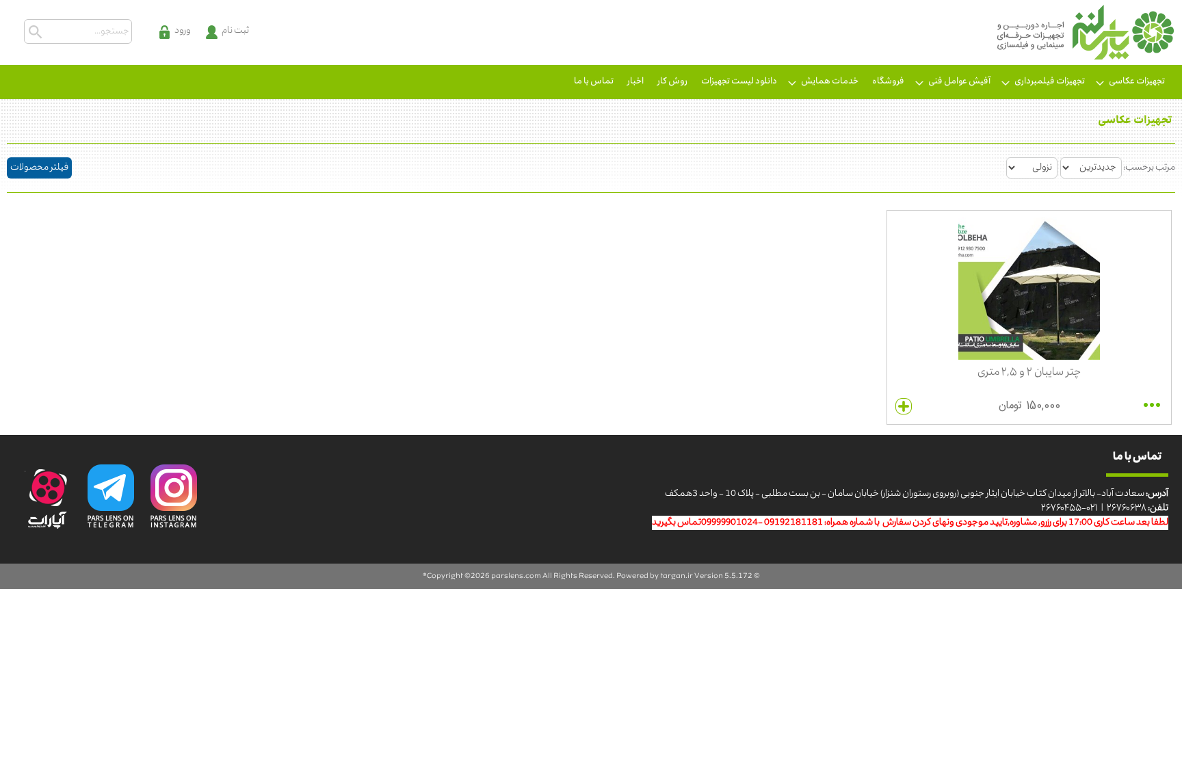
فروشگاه (888, 81)
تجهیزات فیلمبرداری (1049, 81)
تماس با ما (594, 81)
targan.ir (676, 576)
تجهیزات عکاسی (1137, 81)
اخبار (635, 81)
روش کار (672, 81)
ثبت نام (235, 31)
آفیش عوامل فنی (959, 81)
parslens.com (516, 576)
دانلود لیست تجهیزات (739, 81)
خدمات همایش (829, 81)
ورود (182, 31)
